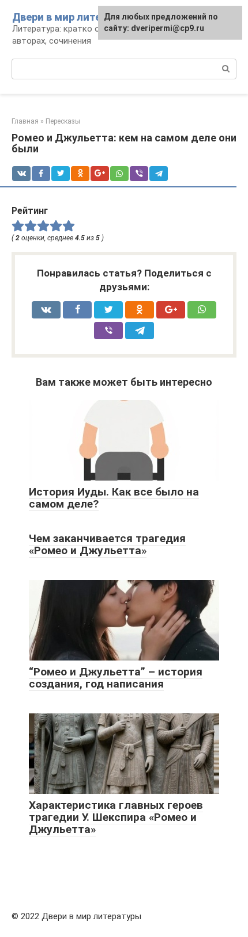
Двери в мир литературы (75, 17)
